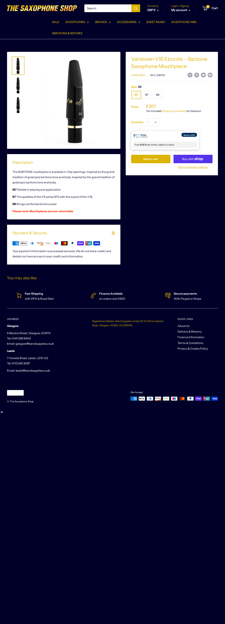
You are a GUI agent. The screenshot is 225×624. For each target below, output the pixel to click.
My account (179, 10)
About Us (183, 326)
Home (10, 45)
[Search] (135, 8)
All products (24, 45)
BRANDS (101, 22)
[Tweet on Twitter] (203, 74)
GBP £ (12, 392)
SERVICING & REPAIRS (67, 33)
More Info (189, 135)
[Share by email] (210, 74)
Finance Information (191, 337)
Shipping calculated (174, 111)
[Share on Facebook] (190, 74)
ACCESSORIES (126, 22)
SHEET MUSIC (155, 22)
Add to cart (150, 159)
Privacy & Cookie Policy (193, 348)
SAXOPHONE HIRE (184, 22)
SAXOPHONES (75, 22)
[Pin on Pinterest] (196, 74)
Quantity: (137, 122)
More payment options (193, 167)
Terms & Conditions (190, 343)
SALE (55, 22)
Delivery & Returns (190, 331)
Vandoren (138, 75)
